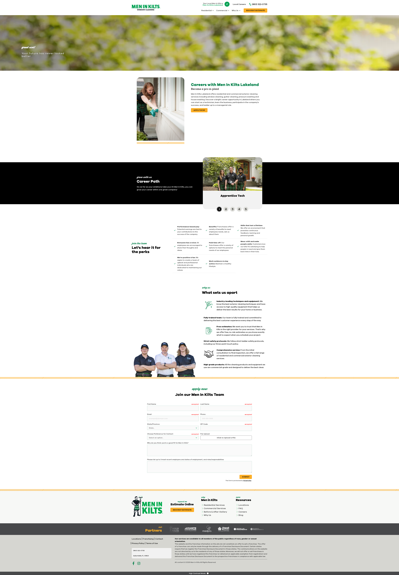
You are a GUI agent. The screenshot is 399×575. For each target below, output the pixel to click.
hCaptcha (247, 480)
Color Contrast (208, 573)
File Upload (205, 434)
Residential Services (214, 505)
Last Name (204, 404)
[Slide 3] (239, 209)
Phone (203, 414)
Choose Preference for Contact (160, 434)
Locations (243, 505)
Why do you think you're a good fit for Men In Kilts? (167, 443)
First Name (151, 404)
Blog (240, 515)
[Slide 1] (225, 209)
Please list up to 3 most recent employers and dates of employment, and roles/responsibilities (185, 459)
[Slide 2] (232, 209)
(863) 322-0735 (259, 4)
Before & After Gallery (215, 512)
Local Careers (239, 4)
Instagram (138, 563)
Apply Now (199, 110)
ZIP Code (204, 424)
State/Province (153, 424)
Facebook (133, 563)
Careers (242, 512)
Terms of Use (152, 543)
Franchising (148, 539)
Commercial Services (215, 508)
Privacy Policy (138, 543)
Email (149, 414)
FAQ (240, 508)
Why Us (207, 515)
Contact (159, 539)
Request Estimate (255, 10)
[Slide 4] (245, 209)
